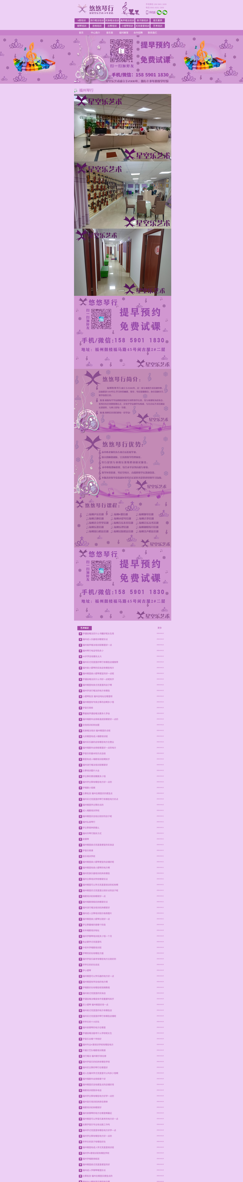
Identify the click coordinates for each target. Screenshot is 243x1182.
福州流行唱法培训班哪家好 (95, 765)
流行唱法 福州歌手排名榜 (94, 1056)
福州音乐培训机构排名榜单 (95, 1102)
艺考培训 (157, 26)
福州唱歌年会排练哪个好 (94, 1079)
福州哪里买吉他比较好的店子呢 (97, 816)
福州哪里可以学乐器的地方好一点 (98, 976)
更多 (160, 628)
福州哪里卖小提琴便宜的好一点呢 (98, 673)
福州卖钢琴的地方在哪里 (94, 1027)
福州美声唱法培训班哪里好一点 (97, 645)
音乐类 (109, 32)
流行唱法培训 (97, 20)
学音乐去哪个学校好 (92, 1039)
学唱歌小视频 (89, 788)
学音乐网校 (88, 708)
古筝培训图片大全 (91, 770)
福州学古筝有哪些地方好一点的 (97, 782)
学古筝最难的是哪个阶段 (94, 925)
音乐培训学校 (89, 856)
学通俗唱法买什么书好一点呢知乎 (98, 679)
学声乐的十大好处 (91, 1022)
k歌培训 (82, 20)
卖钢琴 (86, 839)
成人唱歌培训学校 (91, 810)
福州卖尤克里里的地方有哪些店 (97, 1010)
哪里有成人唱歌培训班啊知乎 (96, 759)
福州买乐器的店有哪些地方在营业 (98, 742)
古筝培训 (112, 26)
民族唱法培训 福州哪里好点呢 (96, 730)
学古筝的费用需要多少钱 (94, 776)
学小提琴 (87, 970)
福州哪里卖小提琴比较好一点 (96, 919)
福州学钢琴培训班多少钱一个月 (97, 936)
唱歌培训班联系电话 (92, 1090)
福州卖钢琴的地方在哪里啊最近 (97, 1113)
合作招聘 (138, 32)
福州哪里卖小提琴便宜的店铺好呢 (98, 862)
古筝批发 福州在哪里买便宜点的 (97, 1176)
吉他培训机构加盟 (91, 725)
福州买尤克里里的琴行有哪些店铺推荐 (100, 662)
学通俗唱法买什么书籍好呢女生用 (98, 633)
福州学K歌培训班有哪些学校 (96, 1153)
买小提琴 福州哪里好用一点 (95, 1004)
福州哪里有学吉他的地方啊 (95, 982)
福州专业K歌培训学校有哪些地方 (98, 1044)
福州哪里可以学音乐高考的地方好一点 (100, 1119)
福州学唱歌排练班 (91, 1159)
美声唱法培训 (127, 20)
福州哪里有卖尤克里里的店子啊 (97, 685)
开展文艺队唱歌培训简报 (94, 1050)
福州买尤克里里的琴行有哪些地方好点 (100, 799)
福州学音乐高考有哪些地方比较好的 (99, 959)
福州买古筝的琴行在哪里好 (95, 1067)
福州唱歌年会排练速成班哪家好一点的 (100, 719)
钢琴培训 (81, 26)
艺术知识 (84, 628)
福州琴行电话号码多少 (93, 651)
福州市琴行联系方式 (92, 833)
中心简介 (95, 32)
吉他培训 (96, 26)
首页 (81, 32)
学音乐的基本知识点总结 (94, 753)
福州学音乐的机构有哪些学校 (96, 1062)
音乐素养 (157, 20)
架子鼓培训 (142, 20)
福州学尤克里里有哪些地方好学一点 (99, 1130)
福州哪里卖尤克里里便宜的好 (96, 1164)
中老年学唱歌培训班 (92, 947)
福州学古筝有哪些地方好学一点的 (98, 1096)
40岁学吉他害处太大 (92, 656)
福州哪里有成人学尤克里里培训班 (98, 1147)
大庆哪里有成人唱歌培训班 (95, 736)
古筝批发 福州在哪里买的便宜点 (97, 793)
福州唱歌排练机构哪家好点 (95, 902)
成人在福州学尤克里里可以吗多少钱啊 (100, 1073)
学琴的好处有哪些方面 (93, 953)
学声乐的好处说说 (91, 965)
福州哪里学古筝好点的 (93, 805)
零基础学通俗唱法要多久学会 (96, 713)
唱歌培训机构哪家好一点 (94, 896)
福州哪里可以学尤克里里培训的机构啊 (100, 885)
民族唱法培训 (112, 20)
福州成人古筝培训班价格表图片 (97, 913)
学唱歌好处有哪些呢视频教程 (96, 987)
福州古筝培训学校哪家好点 (95, 879)
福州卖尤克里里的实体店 (94, 993)
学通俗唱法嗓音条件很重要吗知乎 (98, 999)
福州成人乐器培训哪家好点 (95, 639)
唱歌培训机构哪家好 (92, 1107)
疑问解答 (123, 32)
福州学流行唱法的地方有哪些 (96, 690)
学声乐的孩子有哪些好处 (94, 1142)
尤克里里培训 (142, 26)
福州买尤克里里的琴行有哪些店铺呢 (99, 1016)
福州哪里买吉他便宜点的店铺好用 (98, 1084)
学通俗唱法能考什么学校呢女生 (97, 1033)
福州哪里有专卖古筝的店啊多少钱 (98, 702)
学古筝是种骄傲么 (91, 828)
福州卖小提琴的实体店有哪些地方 (98, 668)
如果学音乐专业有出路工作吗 (96, 1124)
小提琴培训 (127, 26)
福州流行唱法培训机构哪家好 (96, 907)
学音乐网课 (88, 850)
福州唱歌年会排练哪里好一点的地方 (99, 748)
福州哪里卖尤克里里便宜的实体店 (98, 845)
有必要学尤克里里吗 (92, 942)
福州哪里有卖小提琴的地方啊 (96, 867)
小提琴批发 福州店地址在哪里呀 (97, 696)
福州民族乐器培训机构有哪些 (96, 873)
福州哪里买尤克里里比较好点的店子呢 (100, 890)
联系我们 (152, 32)
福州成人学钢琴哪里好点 (94, 1170)
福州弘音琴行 (89, 822)
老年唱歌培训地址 (91, 930)
